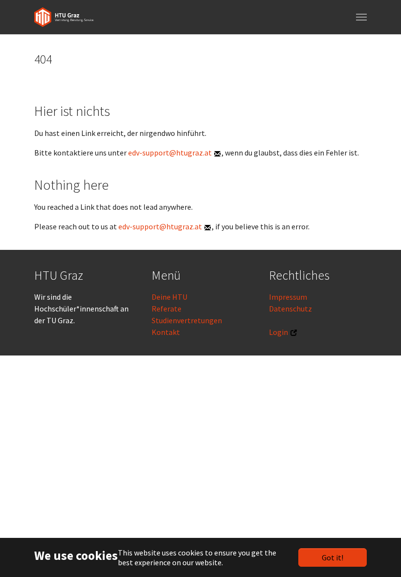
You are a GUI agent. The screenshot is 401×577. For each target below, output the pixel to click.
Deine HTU (169, 297)
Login (278, 332)
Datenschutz (290, 308)
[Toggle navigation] (361, 17)
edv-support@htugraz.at (170, 152)
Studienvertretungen (187, 320)
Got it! (332, 557)
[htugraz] (64, 17)
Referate (166, 308)
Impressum (288, 297)
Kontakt (166, 332)
